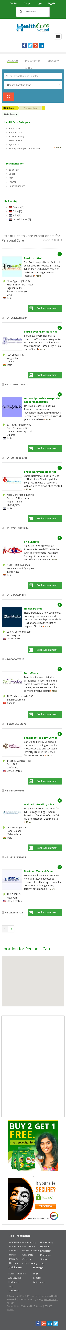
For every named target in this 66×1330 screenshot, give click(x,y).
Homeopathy (46, 1242)
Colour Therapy (29, 1263)
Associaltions (28, 1246)
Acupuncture (15, 1246)
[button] (26, 979)
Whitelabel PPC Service (31, 1306)
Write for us (38, 1282)
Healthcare (13, 1282)
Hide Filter (10, 114)
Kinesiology (45, 1250)
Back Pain (13, 169)
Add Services (14, 1277)
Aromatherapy (29, 1242)
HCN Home (8, 108)
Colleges (26, 1259)
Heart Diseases (16, 186)
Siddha (43, 1259)
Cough (12, 173)
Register (51, 3)
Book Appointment (47, 308)
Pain (10, 177)
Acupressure (15, 1242)
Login (39, 3)
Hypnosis (44, 1246)
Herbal (12, 1254)
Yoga (42, 1263)
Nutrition (13, 1263)
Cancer (12, 181)
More (38, 275)
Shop (27, 3)
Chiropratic (27, 1254)
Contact (14, 3)
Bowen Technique (30, 1250)
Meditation (45, 1255)
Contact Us (13, 1290)
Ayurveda (13, 1250)
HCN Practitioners (17, 1273)
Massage (13, 1258)
